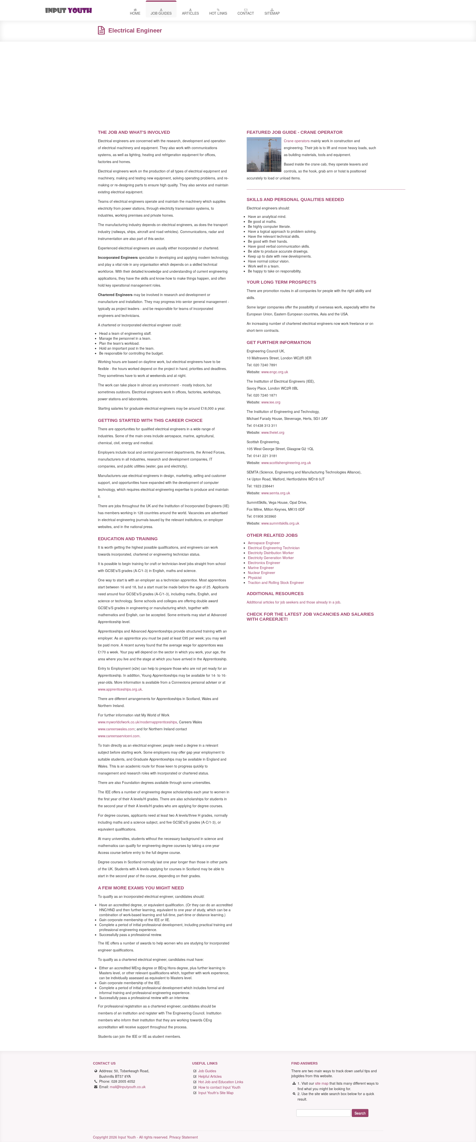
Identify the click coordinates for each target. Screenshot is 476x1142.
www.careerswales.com (116, 728)
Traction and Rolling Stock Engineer (276, 582)
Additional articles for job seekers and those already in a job (293, 602)
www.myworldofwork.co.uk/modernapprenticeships (137, 721)
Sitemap (272, 13)
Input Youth (80, 10)
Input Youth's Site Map (216, 1092)
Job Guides (161, 13)
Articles (190, 13)
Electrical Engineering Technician (274, 547)
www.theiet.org (272, 432)
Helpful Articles (210, 1076)
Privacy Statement (183, 1137)
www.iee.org (270, 402)
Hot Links (218, 13)
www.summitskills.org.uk (280, 523)
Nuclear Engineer (261, 572)
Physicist (255, 577)
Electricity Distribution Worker (271, 552)
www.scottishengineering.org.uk (286, 462)
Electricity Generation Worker (271, 557)
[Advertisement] (238, 81)
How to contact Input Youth (219, 1087)
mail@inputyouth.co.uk (128, 1086)
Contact (246, 13)
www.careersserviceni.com (119, 735)
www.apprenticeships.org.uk (120, 689)
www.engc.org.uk (274, 371)
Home (135, 13)
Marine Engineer (261, 567)
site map (321, 1083)
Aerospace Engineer (264, 542)
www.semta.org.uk (275, 492)
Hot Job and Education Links (220, 1081)
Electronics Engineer (264, 562)
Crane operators (297, 140)
